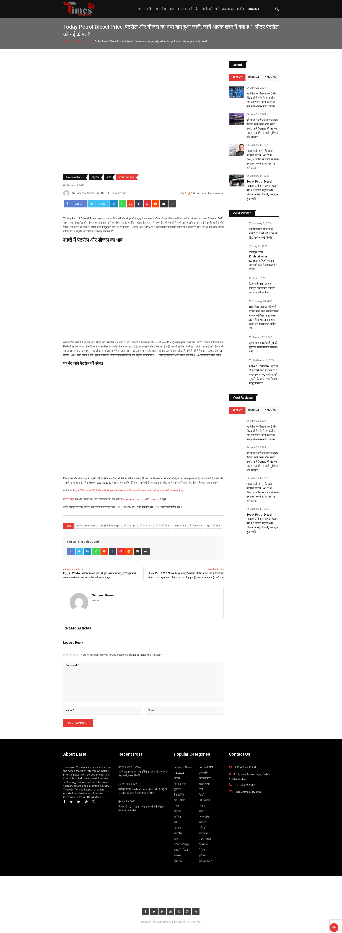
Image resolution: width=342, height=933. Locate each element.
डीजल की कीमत (162, 525)
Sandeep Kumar (103, 595)
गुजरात (177, 789)
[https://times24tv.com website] (98, 193)
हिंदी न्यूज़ (178, 861)
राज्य (172, 8)
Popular (253, 77)
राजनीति (148, 8)
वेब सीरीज (203, 844)
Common (270, 77)
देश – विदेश (161, 8)
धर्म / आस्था (204, 800)
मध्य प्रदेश (204, 816)
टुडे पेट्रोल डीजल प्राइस (109, 525)
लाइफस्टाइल (228, 8)
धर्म (190, 8)
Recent (237, 77)
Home (69, 41)
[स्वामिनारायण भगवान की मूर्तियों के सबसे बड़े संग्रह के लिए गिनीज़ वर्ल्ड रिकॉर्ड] (237, 229)
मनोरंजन (181, 8)
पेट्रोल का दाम (180, 525)
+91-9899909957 (245, 785)
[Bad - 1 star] (63, 655)
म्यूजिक (202, 827)
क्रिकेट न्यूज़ (180, 783)
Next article (215, 569)
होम (139, 8)
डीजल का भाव (146, 525)
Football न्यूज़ (206, 767)
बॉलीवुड (177, 816)
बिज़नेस (240, 8)
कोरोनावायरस (205, 778)
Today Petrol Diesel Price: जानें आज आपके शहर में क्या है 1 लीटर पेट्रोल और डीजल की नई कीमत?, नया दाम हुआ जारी (262, 190)
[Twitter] (79, 551)
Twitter (139, 499)
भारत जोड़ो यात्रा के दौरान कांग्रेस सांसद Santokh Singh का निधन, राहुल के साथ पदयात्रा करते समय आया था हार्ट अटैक (263, 159)
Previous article (74, 569)
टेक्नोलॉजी (207, 8)
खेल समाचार (205, 783)
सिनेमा (202, 850)
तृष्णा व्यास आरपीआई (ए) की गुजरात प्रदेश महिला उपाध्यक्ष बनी (263, 347)
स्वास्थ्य (177, 855)
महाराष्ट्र (178, 827)
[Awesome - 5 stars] (77, 655)
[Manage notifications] (333, 925)
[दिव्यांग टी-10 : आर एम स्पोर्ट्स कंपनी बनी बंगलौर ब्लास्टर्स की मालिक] (237, 284)
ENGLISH (253, 8)
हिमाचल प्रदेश (205, 861)
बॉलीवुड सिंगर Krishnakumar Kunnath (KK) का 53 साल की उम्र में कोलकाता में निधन (263, 261)
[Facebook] (71, 551)
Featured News (83, 41)
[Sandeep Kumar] (102, 193)
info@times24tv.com (248, 792)
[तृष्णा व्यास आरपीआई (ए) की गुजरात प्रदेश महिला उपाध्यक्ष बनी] (237, 343)
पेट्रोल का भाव (196, 525)
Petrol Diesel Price (85, 525)
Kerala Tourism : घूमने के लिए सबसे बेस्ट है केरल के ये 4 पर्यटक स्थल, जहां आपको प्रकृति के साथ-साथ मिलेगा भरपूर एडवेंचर (263, 374)
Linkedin (154, 499)
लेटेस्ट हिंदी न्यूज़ (126, 177)
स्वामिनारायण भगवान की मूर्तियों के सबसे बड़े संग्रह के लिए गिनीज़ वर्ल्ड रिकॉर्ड (263, 233)
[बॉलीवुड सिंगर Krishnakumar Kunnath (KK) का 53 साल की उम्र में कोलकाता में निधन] (237, 252)
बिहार (201, 811)
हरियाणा (202, 855)
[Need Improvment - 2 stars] (67, 655)
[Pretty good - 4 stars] (74, 655)
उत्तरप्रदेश (204, 772)
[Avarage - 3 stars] (70, 655)
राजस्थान (203, 833)
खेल (197, 8)
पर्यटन (202, 805)
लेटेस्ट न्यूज (68, 499)
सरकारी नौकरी (181, 850)
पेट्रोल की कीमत (213, 525)
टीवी (201, 789)
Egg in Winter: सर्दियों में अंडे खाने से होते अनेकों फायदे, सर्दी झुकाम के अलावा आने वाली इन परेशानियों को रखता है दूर (128, 490)
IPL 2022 (179, 772)
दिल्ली (201, 794)
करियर (177, 778)
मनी (217, 8)
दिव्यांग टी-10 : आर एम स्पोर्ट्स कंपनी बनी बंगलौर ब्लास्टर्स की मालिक (262, 288)
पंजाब (176, 805)
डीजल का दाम (130, 525)
